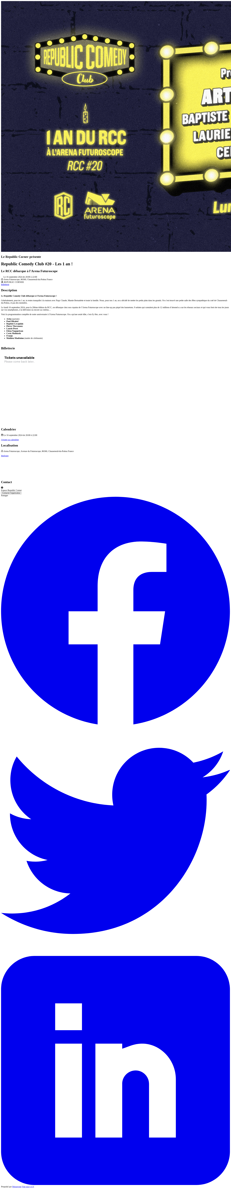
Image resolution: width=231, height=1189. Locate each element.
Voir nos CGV (28, 1187)
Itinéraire (5, 456)
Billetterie (5, 284)
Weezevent (16, 1187)
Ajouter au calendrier (10, 440)
